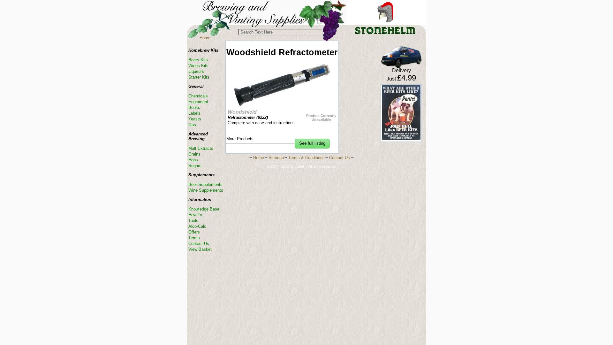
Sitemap (276, 157)
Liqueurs (196, 71)
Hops (193, 159)
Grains (194, 154)
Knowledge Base (203, 209)
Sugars (194, 165)
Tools (193, 220)
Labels (194, 113)
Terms (194, 237)
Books (194, 107)
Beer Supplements (205, 184)
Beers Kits (198, 59)
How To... (197, 214)
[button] (312, 144)
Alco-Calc (197, 226)
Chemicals (198, 96)
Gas (192, 124)
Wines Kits (198, 65)
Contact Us (198, 243)
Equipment (198, 101)
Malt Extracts (200, 148)
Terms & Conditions (306, 157)
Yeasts (194, 119)
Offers (194, 232)
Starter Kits (198, 77)
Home (205, 37)
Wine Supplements (205, 190)
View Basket (200, 249)
